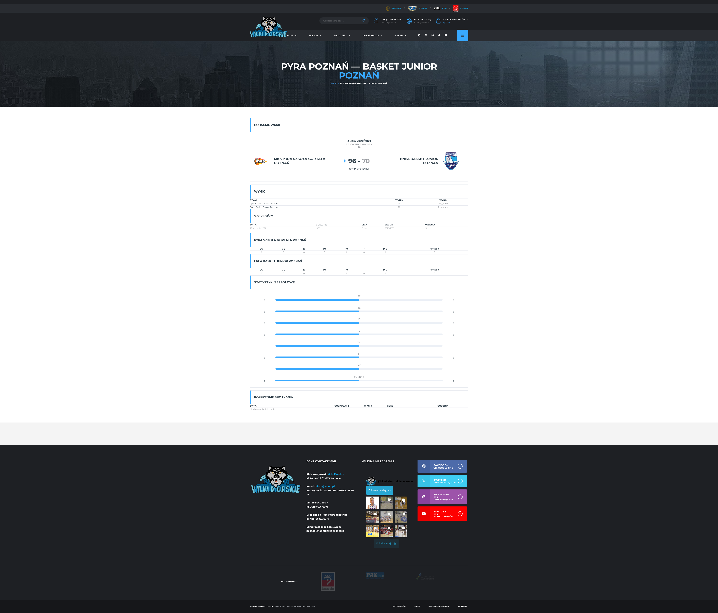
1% (346, 249)
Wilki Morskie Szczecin (262, 606)
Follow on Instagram (380, 490)
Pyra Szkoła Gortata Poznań (263, 203)
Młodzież (340, 35)
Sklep (399, 35)
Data (253, 406)
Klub (290, 35)
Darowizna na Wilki (439, 606)
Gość (390, 406)
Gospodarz (341, 406)
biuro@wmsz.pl (389, 23)
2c (261, 249)
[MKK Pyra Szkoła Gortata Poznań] (262, 161)
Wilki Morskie (336, 474)
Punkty (434, 249)
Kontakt (462, 606)
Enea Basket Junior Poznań (263, 207)
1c (304, 249)
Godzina (442, 406)
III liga (313, 35)
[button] (372, 503)
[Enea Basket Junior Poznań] (451, 161)
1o (324, 249)
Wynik (368, 406)
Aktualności (399, 606)
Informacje (371, 35)
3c (283, 249)
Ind (385, 249)
